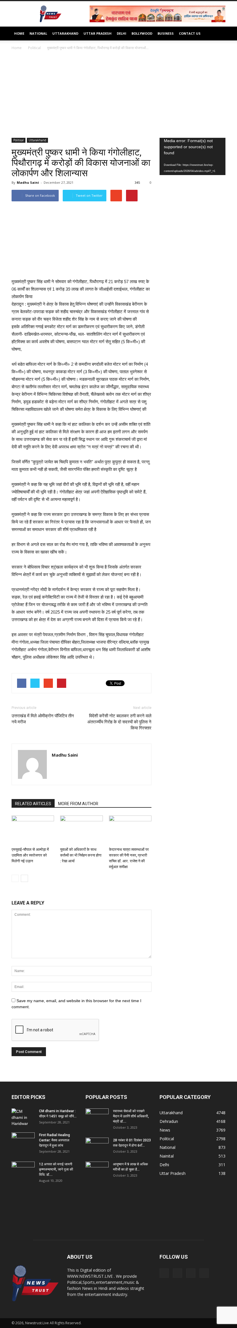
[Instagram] (177, 1273)
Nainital (167, 1156)
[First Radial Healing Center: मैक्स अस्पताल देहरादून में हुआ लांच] (23, 1140)
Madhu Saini (28, 182)
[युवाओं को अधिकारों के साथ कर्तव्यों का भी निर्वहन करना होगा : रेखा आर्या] (81, 830)
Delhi (121, 33)
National (38, 33)
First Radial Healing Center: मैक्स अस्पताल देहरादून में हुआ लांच (54, 1140)
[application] (192, 156)
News (165, 1130)
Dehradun (169, 1121)
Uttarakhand (65, 33)
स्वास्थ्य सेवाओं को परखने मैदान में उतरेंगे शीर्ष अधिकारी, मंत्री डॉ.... (131, 1116)
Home (19, 33)
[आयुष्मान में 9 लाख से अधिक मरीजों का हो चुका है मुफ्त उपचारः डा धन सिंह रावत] (97, 1170)
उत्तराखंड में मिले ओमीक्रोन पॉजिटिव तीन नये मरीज (43, 719)
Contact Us (190, 33)
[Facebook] (164, 1273)
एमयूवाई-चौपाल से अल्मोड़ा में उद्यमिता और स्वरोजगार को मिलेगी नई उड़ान (30, 855)
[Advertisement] (118, 94)
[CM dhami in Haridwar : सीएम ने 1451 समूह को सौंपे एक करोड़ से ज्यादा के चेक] (23, 1117)
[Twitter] (190, 1273)
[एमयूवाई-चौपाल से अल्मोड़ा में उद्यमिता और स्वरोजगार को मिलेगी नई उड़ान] (33, 830)
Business (166, 33)
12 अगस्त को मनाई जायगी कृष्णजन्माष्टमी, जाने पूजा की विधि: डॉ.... (56, 1169)
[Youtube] (204, 1273)
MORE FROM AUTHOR (78, 803)
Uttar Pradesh (98, 33)
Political (18, 140)
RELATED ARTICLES (33, 803)
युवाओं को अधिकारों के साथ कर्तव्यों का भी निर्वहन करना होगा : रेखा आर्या (80, 855)
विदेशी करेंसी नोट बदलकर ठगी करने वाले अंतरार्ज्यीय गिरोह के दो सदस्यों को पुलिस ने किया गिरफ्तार (119, 722)
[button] (218, 33)
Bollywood (142, 33)
